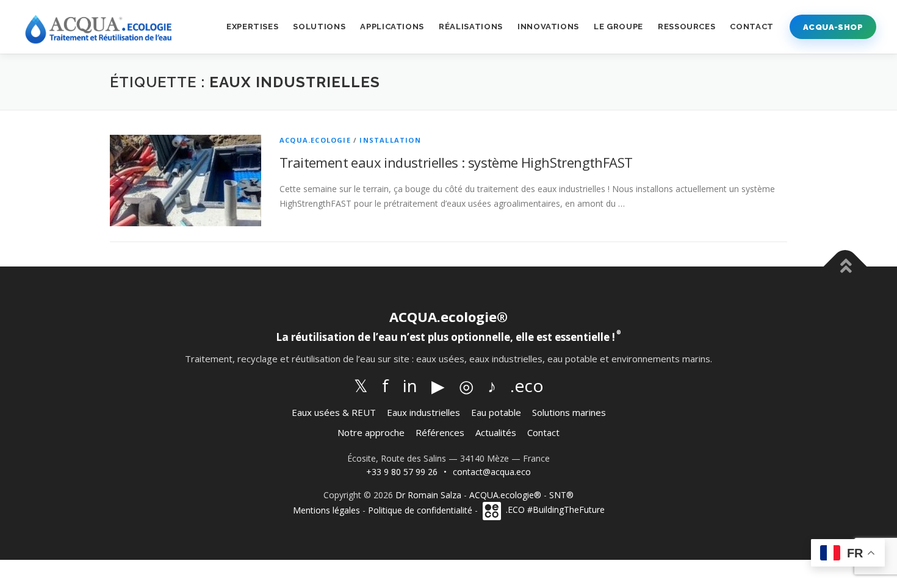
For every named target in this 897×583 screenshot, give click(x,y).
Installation (389, 140)
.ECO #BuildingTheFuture (554, 509)
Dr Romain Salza (428, 495)
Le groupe (618, 26)
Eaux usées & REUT (334, 412)
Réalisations (471, 26)
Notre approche (371, 432)
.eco (527, 385)
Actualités (495, 432)
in (410, 385)
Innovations (548, 26)
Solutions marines (569, 412)
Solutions (319, 26)
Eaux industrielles (423, 412)
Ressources (687, 26)
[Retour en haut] (845, 266)
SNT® (561, 495)
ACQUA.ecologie (315, 140)
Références (440, 432)
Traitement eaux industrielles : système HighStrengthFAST (455, 162)
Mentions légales (326, 509)
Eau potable (496, 412)
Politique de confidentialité (420, 509)
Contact (752, 26)
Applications (392, 26)
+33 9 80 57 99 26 (402, 471)
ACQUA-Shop (833, 27)
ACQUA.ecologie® (505, 495)
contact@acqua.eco (492, 471)
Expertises (252, 26)
